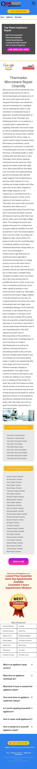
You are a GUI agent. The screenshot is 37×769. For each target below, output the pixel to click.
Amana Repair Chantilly (14, 479)
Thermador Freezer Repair (15, 438)
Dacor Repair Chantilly (14, 482)
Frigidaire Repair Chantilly (15, 528)
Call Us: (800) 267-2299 (18, 11)
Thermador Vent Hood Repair (16, 450)
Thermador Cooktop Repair (16, 435)
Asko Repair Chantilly (14, 485)
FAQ (7, 753)
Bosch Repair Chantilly (14, 488)
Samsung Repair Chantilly (15, 511)
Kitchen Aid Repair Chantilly (16, 517)
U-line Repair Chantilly (14, 540)
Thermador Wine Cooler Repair (17, 453)
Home (2, 17)
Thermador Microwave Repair (16, 458)
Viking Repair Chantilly (14, 505)
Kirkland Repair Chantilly (15, 543)
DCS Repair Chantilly (13, 534)
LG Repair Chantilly (13, 525)
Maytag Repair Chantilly (14, 499)
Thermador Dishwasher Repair (17, 441)
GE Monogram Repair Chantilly (17, 514)
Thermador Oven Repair (15, 444)
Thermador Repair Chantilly (16, 491)
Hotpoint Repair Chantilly (15, 476)
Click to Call (18, 561)
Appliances (9, 17)
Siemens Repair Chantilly (15, 537)
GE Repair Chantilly (13, 523)
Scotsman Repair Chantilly (15, 531)
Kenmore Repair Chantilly (15, 520)
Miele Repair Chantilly (14, 551)
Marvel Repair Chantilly (14, 546)
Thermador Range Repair (15, 447)
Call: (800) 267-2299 (18, 49)
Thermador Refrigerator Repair (17, 455)
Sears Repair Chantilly (14, 502)
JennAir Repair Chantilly (15, 549)
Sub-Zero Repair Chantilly (15, 508)
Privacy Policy (16, 753)
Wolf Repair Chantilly (14, 494)
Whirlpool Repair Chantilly (15, 497)
